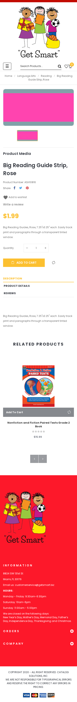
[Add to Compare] (53, 263)
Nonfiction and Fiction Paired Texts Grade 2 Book (38, 424)
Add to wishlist (15, 197)
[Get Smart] (38, 32)
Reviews (10, 293)
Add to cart (26, 263)
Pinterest (27, 188)
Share (14, 188)
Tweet (20, 188)
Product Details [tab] (17, 286)
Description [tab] (12, 278)
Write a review (13, 204)
